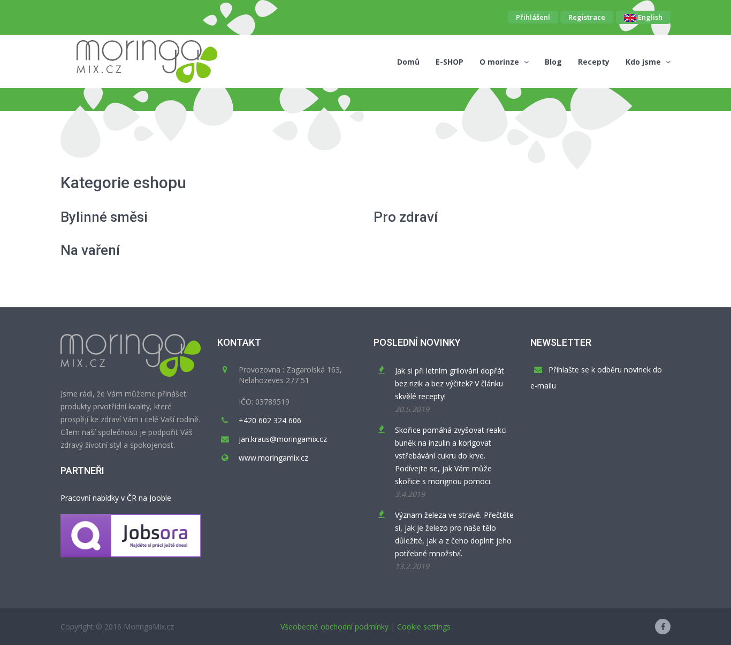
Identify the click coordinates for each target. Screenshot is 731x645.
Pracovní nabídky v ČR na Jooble (115, 498)
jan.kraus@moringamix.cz (283, 439)
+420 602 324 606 (270, 420)
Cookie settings (424, 626)
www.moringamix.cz (273, 458)
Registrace (586, 17)
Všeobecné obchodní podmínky (334, 626)
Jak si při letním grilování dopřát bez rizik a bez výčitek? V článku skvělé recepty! (449, 383)
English (649, 17)
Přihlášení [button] (533, 17)
